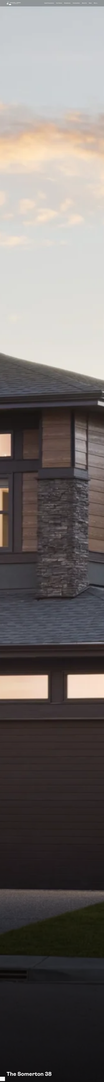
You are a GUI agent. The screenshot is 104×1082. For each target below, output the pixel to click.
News (90, 3)
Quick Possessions (49, 3)
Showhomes (67, 3)
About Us (84, 3)
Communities (76, 3)
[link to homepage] (14, 3)
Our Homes (59, 3)
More (95, 3)
